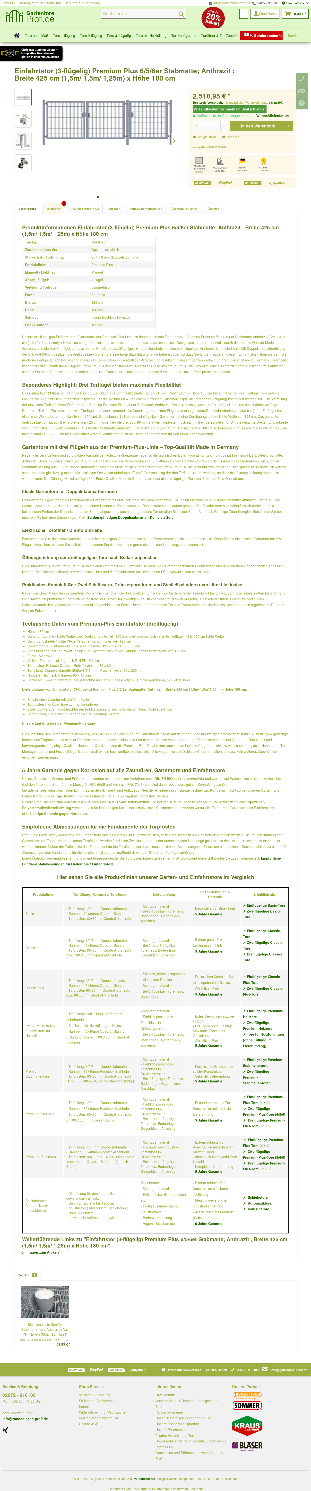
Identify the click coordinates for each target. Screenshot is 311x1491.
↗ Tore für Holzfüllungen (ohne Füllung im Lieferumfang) (263, 1040)
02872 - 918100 (267, 3)
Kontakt (85, 1406)
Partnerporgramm (169, 1412)
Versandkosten (144, 1478)
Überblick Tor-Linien (185, 208)
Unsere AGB (88, 1423)
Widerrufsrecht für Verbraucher (103, 1412)
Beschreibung (27, 208)
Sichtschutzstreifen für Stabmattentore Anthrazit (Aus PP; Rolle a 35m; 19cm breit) (45, 1329)
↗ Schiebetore (255, 1197)
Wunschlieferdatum (272, 115)
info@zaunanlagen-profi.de (25, 1418)
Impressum (164, 1446)
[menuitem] (143, 14)
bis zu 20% (276, 102)
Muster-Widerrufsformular (98, 1418)
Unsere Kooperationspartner (177, 1423)
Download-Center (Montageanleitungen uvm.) (191, 1441)
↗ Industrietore (256, 1208)
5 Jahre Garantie (208, 914)
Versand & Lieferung (94, 1394)
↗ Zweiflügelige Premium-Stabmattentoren (257, 1077)
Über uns (213, 208)
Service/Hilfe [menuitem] (295, 3)
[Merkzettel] (243, 14)
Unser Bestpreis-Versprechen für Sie (183, 1418)
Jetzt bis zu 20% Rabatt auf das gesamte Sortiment (187, 1403)
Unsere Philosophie (170, 1429)
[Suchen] (181, 14)
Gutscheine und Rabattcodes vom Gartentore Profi (190, 1455)
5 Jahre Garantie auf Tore (175, 1435)
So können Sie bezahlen (97, 1400)
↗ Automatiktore (257, 1203)
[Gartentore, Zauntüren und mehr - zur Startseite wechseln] (29, 17)
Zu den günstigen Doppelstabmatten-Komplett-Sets (130, 517)
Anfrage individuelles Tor (146, 208)
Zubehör (114, 208)
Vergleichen (206, 136)
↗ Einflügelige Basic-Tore (264, 905)
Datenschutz (165, 1394)
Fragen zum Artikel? (43, 1252)
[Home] (15, 35)
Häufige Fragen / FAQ (85, 208)
